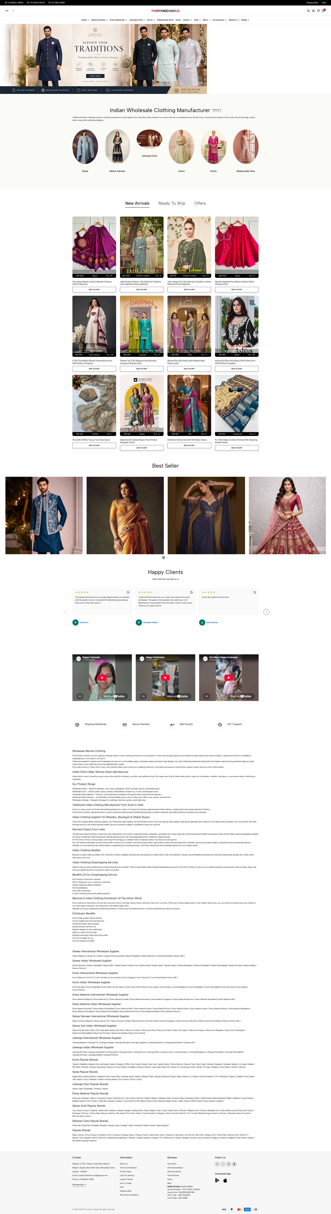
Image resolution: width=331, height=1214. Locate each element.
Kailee (112, 1064)
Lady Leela (156, 1067)
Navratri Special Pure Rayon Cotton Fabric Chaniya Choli (234, 282)
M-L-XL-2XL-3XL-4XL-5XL (236, 351)
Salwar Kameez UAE (231, 1021)
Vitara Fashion (177, 1064)
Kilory (176, 1110)
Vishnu (244, 1138)
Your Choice (77, 1110)
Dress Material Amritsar (129, 1011)
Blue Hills (166, 1067)
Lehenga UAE (188, 1042)
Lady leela (179, 1135)
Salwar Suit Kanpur (197, 1030)
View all (216, 110)
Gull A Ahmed (129, 1101)
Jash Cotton (130, 1098)
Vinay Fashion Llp (227, 1110)
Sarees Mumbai (78, 965)
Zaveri (87, 1116)
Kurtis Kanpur (165, 987)
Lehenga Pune (139, 1052)
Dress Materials (117, 20)
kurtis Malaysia (78, 977)
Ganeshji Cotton (193, 1098)
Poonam (85, 1067)
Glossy (187, 1101)
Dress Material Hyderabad (103, 1009)
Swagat (127, 1110)
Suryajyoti (101, 1098)
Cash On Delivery (127, 1175)
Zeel (80, 1089)
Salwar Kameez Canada (120, 1021)
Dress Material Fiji (100, 999)
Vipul (139, 1079)
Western (233, 20)
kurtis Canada (101, 977)
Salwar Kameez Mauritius (187, 1021)
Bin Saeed (141, 1101)
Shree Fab (76, 1125)
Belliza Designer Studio (208, 1113)
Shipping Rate (125, 1191)
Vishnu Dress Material (156, 1101)
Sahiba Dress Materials (210, 1098)
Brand (169, 1179)
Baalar (229, 1098)
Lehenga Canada (106, 1042)
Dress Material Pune (161, 1009)
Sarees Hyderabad (94, 965)
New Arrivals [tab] (137, 203)
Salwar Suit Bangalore (215, 1030)
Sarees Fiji (91, 956)
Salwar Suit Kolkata (119, 1033)
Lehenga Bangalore (197, 1052)
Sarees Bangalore (185, 965)
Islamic (186, 20)
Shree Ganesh (209, 1101)
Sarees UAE (179, 956)
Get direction (78, 1185)
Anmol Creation (206, 1076)
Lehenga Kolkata (95, 1055)
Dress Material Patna (180, 1009)
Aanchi (208, 1138)
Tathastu (97, 1089)
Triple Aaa (102, 1101)
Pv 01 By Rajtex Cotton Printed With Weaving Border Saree (236, 441)
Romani (140, 1098)
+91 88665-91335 (86, 1179)
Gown (178, 20)
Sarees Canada (103, 956)
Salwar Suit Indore (133, 1030)
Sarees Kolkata (249, 965)
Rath (151, 1076)
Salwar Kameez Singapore (164, 1021)
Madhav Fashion (79, 1101)
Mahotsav (224, 1076)
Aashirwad (103, 1110)
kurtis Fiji (90, 977)
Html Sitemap (173, 1175)
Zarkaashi (93, 1079)
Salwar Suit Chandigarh (235, 1030)
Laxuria (200, 1138)
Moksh (234, 1064)
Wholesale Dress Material (82, 794)
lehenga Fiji (93, 1042)
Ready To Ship (171, 203)
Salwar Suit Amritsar (101, 1033)
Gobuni (232, 1076)
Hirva (117, 1067)
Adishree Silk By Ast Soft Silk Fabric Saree (187, 440)
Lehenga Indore (125, 1052)
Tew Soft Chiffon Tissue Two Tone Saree (91, 440)
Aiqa (170, 1110)
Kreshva (223, 1138)
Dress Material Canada (119, 999)
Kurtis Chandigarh (195, 987)
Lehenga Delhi (112, 1052)
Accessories (218, 20)
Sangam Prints (104, 1076)
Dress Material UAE (226, 999)
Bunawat (165, 1076)
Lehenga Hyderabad (96, 1052)
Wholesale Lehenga (80, 800)
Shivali (234, 1067)
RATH (94, 1138)
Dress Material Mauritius (183, 999)
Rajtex (137, 1076)
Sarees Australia (117, 956)
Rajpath (145, 1076)
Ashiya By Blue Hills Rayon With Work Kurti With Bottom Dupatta (235, 361)
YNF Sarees (77, 1079)
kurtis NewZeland (159, 977)
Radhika (83, 1064)
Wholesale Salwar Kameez (83, 797)
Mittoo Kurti (169, 1138)
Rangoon (120, 1064)
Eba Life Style (78, 1116)
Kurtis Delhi (107, 987)
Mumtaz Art (119, 1098)
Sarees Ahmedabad (219, 965)
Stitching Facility (174, 1171)
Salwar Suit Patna (164, 1030)
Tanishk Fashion (149, 1113)
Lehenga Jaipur (167, 1052)
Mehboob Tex (213, 1110)
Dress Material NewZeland (206, 999)
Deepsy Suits (193, 1110)
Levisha (175, 1098)
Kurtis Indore (118, 987)
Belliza (147, 1098)
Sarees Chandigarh (202, 965)
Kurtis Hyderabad (93, 987)
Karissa (93, 1067)
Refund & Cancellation (129, 1195)
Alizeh (144, 1064)
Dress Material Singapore (161, 999)
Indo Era (110, 1067)
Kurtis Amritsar (227, 987)
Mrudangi (101, 1067)
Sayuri (86, 1110)
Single (244, 20)
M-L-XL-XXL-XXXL (94, 351)
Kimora (203, 1110)
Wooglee (132, 1067)
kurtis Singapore (129, 977)
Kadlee (251, 1064)
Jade (180, 1101)
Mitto (193, 1067)
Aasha (131, 1125)
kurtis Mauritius (143, 977)
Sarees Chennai (78, 968)
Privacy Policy (126, 1171)
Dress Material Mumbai (82, 1009)
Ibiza (146, 1110)
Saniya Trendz (172, 1113)
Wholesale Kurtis (79, 791)
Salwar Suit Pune (149, 1030)
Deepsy (119, 1101)
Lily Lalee (242, 1064)
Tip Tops (206, 1067)
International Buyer (175, 1168)
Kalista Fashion (90, 1076)
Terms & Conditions (128, 1168)
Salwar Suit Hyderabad (99, 1030)
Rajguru (215, 1138)
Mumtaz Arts (241, 1110)
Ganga (222, 1098)
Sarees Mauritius (149, 956)
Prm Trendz (92, 1101)
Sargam (153, 1110)
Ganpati (111, 1101)
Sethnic (186, 1076)
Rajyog (157, 1076)
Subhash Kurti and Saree (98, 1064)
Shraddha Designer (99, 1125)
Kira (120, 1079)
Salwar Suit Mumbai (80, 1030)
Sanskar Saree (128, 1076)
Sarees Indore (120, 965)
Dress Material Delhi (124, 1009)
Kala (168, 1098)
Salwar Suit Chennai (137, 1033)
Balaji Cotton (171, 1101)
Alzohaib (231, 1113)
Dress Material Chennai (170, 1011)
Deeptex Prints (105, 1135)
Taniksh (75, 1064)
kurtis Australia (114, 977)
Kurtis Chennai (78, 990)
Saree (84, 20)
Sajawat (94, 1110)
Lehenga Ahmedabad (234, 1052)
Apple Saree (77, 1076)
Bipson (154, 1098)
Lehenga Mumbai (79, 1052)
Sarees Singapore (133, 956)
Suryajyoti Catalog (120, 1135)
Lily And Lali (189, 1135)
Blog (169, 1183)
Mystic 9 (174, 1067)
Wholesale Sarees (79, 789)
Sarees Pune (133, 965)
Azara (182, 1098)
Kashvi (126, 1079)
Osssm (148, 1067)
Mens (205, 20)
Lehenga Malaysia (79, 1042)
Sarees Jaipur (157, 965)
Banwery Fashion (108, 1113)
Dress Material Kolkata (150, 1011)
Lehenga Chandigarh (215, 1052)
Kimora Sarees (111, 1079)
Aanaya (85, 1141)
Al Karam (85, 1113)
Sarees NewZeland (164, 956)
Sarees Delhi (108, 965)
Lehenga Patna (153, 1052)
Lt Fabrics (195, 1076)
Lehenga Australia (122, 1042)
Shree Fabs (95, 1113)
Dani (159, 1110)
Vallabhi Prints (234, 1138)
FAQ (121, 1187)
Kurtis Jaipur (153, 987)
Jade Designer (162, 1125)
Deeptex (218, 1064)
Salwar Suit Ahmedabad (82, 1033)
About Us (124, 1164)
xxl (144, 351)
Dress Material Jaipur (199, 1009)
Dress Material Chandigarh (83, 1011)
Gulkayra (112, 1110)
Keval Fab (86, 1125)
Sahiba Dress (137, 1110)
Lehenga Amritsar (79, 1055)
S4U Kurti (103, 1138)
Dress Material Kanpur (218, 1009)
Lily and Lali (184, 1067)
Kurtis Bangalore (180, 987)
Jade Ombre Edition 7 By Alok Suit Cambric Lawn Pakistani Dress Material (140, 282)
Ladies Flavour (164, 1064)
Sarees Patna (145, 965)
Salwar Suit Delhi (117, 1030)
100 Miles (76, 1067)
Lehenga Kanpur (181, 1052)
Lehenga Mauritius (156, 1042)
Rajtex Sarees (78, 1135)
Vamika (242, 1067)
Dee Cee (152, 1064)
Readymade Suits (165, 20)
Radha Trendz (149, 1125)
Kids (196, 20)
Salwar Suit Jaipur (180, 1030)
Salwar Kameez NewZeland (210, 1021)
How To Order (126, 1183)
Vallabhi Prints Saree (245, 1076)
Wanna (124, 1067)
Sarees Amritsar (235, 965)
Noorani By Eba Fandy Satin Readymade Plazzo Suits (186, 361)
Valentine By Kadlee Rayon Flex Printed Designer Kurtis (138, 441)
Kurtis (150, 20)
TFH (216, 1076)
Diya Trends (136, 1064)
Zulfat (199, 1101)
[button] (72, 87)
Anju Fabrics (225, 1067)
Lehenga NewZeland (173, 1042)
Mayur (93, 1098)
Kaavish (182, 1113)
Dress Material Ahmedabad (107, 1011)
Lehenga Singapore (139, 1042)
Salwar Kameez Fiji (102, 1021)
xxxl (150, 351)
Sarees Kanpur (171, 965)
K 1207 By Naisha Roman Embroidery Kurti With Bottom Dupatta (92, 361)
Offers (200, 203)
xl (138, 351)
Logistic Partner (126, 1179)
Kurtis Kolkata (241, 987)
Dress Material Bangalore (239, 1009)
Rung (199, 1067)
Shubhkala (88, 1089)
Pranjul (110, 1098)
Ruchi (132, 1079)
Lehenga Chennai (111, 1055)
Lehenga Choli (136, 20)
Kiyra (86, 1079)
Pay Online (171, 1164)
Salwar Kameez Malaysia (82, 1021)
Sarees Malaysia (78, 956)
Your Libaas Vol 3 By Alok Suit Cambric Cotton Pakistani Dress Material (189, 282)
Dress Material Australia (140, 999)
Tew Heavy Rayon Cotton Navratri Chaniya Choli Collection (92, 282)
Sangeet (185, 1138)
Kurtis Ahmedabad (212, 987)
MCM (193, 1101)
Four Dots (131, 1113)
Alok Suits (76, 1098)
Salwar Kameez (98, 20)
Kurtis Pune (130, 987)
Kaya (204, 1064)
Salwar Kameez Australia (142, 1021)
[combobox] (9, 11)
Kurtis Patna (142, 987)
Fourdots (246, 1113)
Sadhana (236, 1098)
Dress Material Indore (143, 1009)
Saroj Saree (116, 1076)
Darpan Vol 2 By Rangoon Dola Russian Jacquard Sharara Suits (138, 361)
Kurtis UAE (172, 977)
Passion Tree (189, 1064)
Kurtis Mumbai (78, 987)
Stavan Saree (176, 1076)
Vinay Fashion (247, 1098)
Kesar (105, 1089)
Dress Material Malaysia (82, 999)
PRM (127, 1064)
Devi (198, 1064)
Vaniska (210, 1064)
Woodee (226, 1064)
